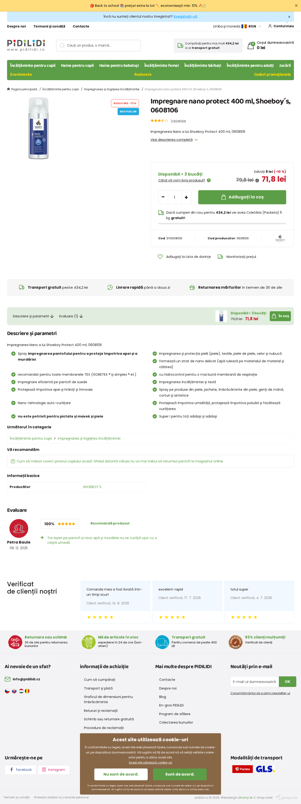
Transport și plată (98, 688)
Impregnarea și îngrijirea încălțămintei (111, 89)
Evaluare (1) (68, 316)
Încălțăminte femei (161, 65)
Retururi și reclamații (101, 710)
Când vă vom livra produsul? (181, 180)
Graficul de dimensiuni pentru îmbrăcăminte (108, 699)
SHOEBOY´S (92, 487)
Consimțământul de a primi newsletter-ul (260, 693)
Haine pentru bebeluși (119, 65)
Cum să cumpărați (99, 679)
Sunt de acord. (179, 774)
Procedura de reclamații (104, 727)
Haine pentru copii (77, 65)
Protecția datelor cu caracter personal (61, 797)
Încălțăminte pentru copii (32, 65)
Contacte (81, 26)
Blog (162, 696)
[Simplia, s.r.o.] (286, 797)
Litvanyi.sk (245, 798)
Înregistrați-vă (185, 16)
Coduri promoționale (272, 74)
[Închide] (296, 5)
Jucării (285, 65)
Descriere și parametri (31, 316)
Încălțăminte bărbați (202, 65)
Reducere (142, 74)
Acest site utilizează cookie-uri (150, 763)
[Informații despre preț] (257, 180)
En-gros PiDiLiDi (171, 705)
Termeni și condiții (49, 26)
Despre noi (16, 26)
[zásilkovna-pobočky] (243, 770)
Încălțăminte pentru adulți (250, 65)
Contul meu (283, 26)
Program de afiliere (174, 714)
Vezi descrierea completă (171, 139)
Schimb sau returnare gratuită (109, 719)
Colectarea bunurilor (176, 722)
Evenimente (21, 74)
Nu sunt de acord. (121, 774)
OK (287, 681)
